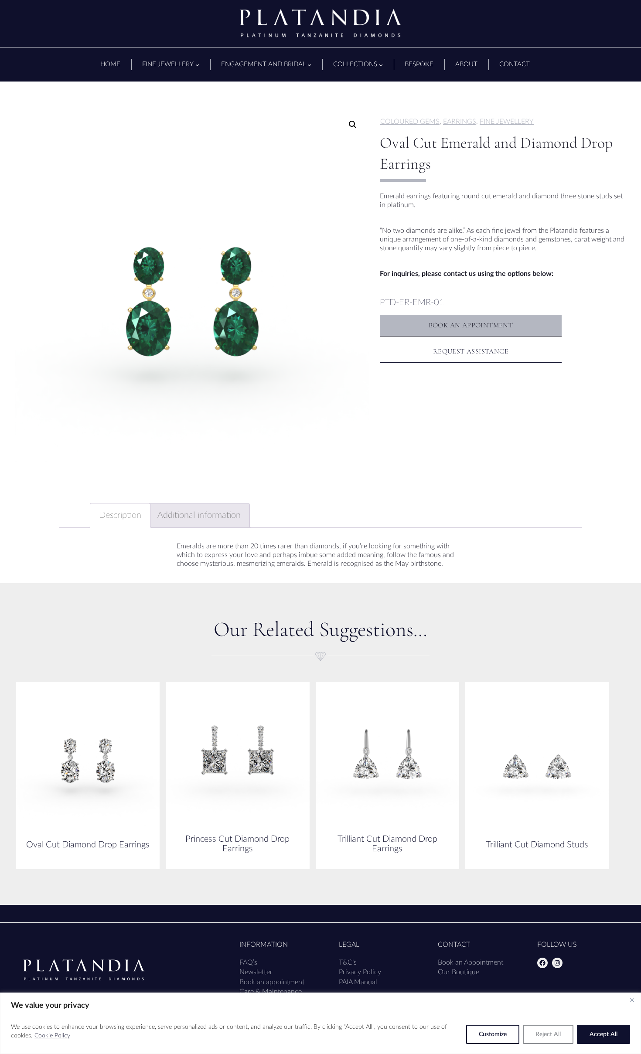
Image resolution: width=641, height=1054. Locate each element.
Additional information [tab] (199, 515)
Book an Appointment (470, 962)
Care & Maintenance (270, 991)
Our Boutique (458, 972)
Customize (493, 1034)
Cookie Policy (52, 1036)
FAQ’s (248, 962)
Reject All (548, 1034)
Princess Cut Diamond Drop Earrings (237, 844)
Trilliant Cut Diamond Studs (537, 844)
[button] (353, 125)
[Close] (632, 1000)
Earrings (459, 121)
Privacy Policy (360, 972)
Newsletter (256, 972)
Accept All (603, 1034)
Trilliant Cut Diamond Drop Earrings (387, 844)
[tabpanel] (192, 285)
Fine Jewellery (507, 121)
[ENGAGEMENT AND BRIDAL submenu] (309, 65)
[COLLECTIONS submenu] (381, 65)
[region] (320, 1023)
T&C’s (348, 962)
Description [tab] (120, 515)
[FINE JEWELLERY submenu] (197, 65)
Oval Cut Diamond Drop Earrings (88, 844)
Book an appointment (271, 982)
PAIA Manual (358, 982)
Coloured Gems (410, 121)
